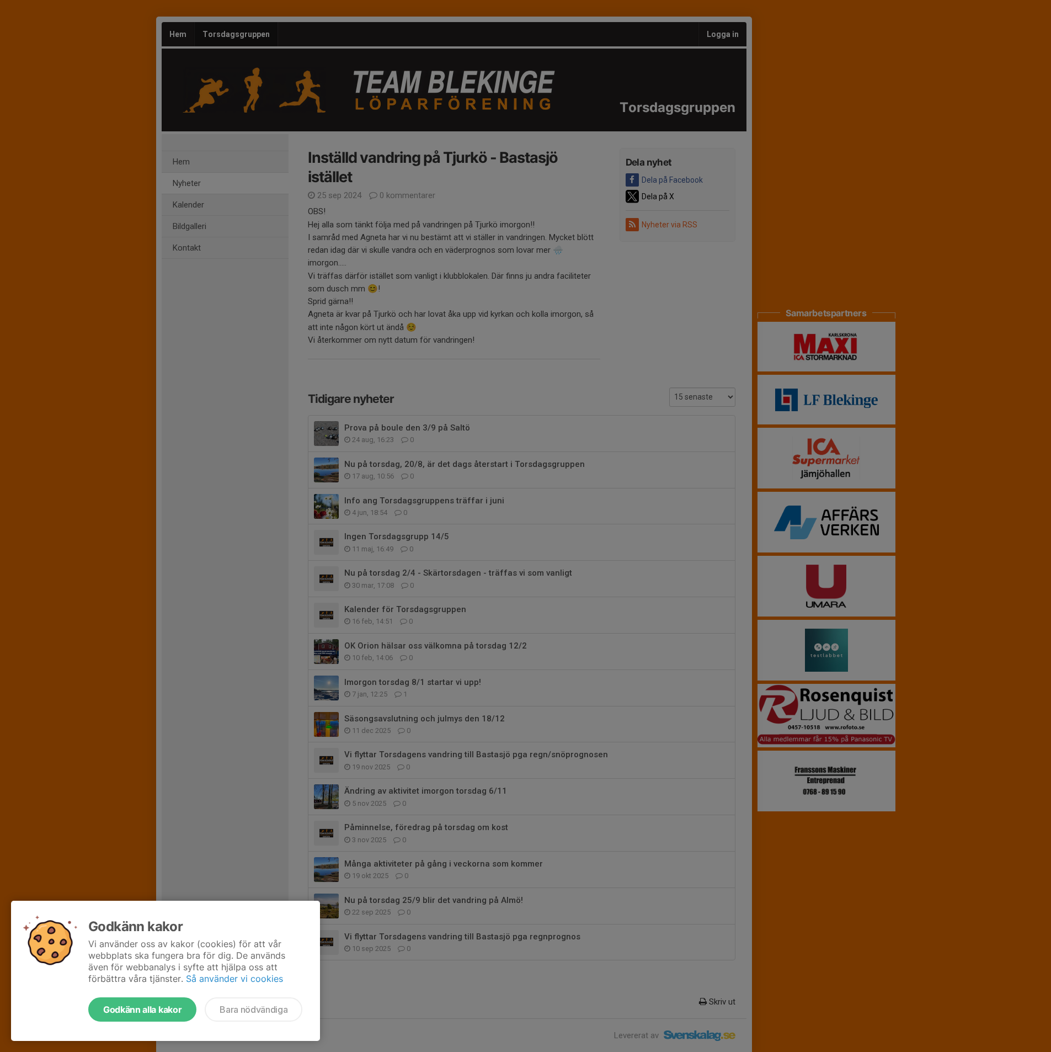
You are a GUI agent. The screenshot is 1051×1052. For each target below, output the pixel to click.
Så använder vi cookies (234, 978)
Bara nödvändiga (253, 1009)
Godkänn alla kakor (142, 1009)
